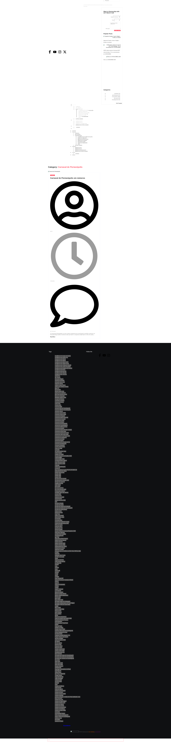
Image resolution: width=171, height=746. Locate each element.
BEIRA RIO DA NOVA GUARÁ (83, 139)
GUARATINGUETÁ (78, 135)
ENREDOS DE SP (78, 148)
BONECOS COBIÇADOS (82, 138)
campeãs (52, 175)
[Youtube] (54, 52)
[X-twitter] (64, 52)
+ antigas (77, 153)
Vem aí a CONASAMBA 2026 (109, 59)
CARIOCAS (77, 133)
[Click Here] (122, 6)
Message (108, 28)
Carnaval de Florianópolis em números (67, 178)
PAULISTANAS (77, 134)
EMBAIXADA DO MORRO (82, 140)
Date (112, 17)
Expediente (66, 725)
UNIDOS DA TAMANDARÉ (82, 142)
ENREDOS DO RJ (78, 147)
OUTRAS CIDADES (78, 145)
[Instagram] (59, 52)
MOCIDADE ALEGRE (81, 141)
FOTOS (73, 152)
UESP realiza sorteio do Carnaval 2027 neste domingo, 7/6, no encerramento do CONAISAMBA (111, 52)
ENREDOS (74, 146)
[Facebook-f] (49, 52)
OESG (79, 144)
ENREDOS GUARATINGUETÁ (80, 150)
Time (113, 20)
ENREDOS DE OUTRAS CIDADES (81, 151)
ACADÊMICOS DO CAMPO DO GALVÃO (85, 136)
